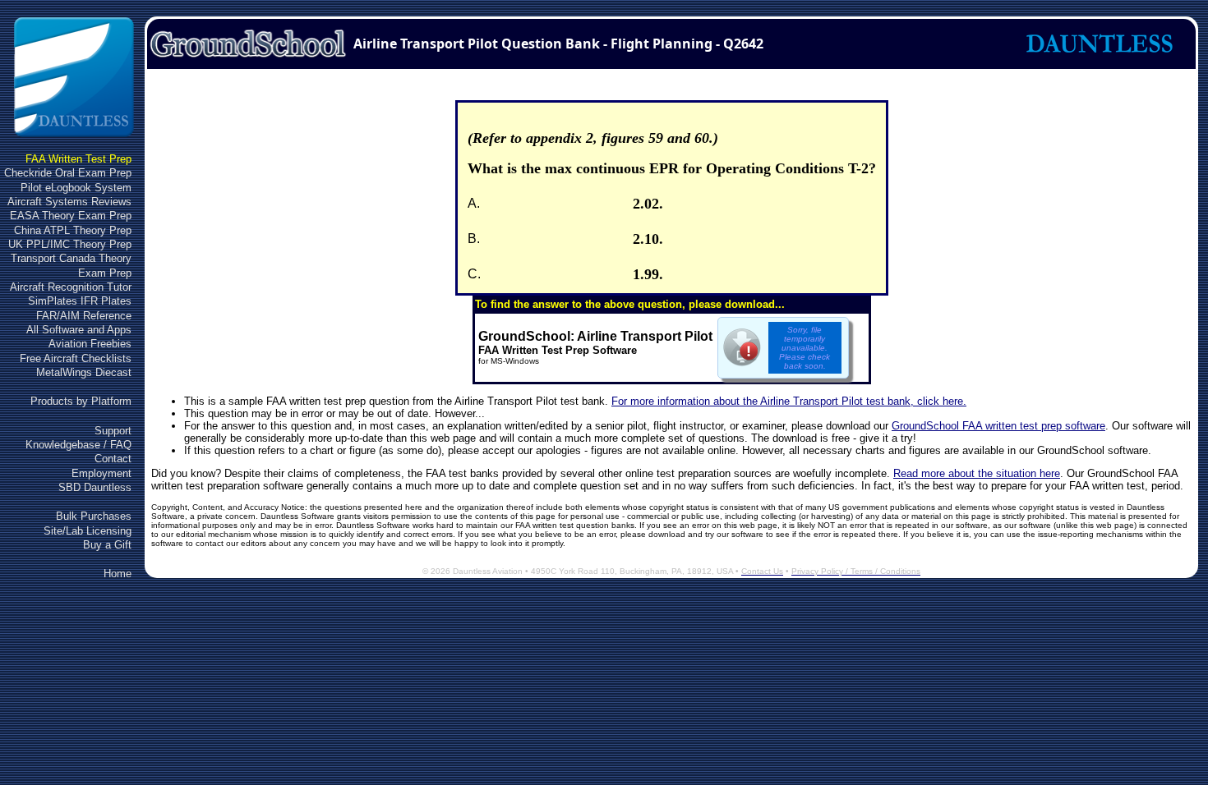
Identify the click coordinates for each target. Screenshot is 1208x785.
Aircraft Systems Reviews (69, 201)
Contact (113, 458)
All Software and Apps (78, 330)
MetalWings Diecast (83, 372)
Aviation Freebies (89, 343)
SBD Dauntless (94, 487)
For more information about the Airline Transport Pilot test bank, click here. (788, 401)
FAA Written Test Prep (78, 159)
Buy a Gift (107, 545)
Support (113, 431)
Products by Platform (80, 401)
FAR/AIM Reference (83, 316)
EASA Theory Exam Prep (70, 215)
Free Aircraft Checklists (75, 358)
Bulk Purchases (93, 516)
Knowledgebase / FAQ (78, 444)
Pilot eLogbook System (76, 187)
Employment (101, 473)
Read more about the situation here (976, 473)
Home (117, 573)
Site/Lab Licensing (87, 531)
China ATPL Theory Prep (72, 230)
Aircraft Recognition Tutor (70, 287)
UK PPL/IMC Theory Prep (69, 244)
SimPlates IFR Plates (79, 301)
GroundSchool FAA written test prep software (998, 426)
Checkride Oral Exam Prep (67, 173)
